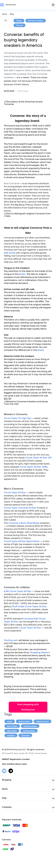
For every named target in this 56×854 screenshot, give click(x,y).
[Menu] (53, 5)
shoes (9, 721)
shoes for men (42, 721)
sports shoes (24, 721)
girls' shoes (12, 731)
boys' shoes (12, 726)
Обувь (19, 21)
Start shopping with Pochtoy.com (28, 707)
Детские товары (35, 21)
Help (4, 798)
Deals (5, 789)
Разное (19, 25)
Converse (25, 735)
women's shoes (30, 726)
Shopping (6, 780)
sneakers (11, 735)
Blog (12, 14)
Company (7, 807)
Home (4, 14)
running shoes (29, 731)
